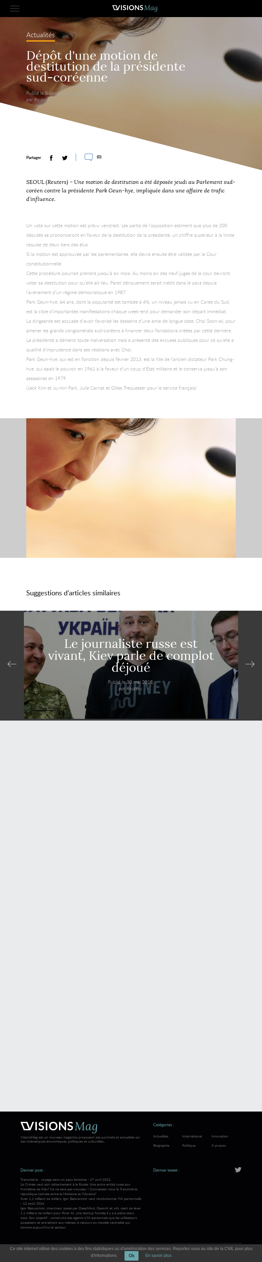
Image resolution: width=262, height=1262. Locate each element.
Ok (131, 1255)
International (192, 1136)
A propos (219, 1145)
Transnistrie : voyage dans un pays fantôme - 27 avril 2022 (79, 1186)
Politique (188, 1145)
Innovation (220, 1136)
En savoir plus (158, 1255)
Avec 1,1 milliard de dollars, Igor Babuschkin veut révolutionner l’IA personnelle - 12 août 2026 (80, 1213)
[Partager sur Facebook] (51, 158)
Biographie (161, 1145)
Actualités (40, 35)
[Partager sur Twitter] (64, 158)
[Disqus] (131, 824)
